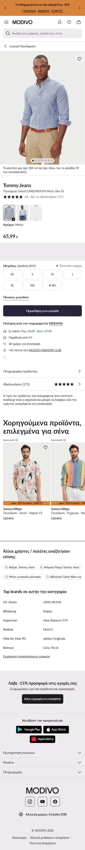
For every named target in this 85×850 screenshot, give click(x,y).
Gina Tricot (51, 647)
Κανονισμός (19, 837)
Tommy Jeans (17, 185)
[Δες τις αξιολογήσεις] (79, 384)
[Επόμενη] (79, 8)
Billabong (9, 611)
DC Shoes (10, 602)
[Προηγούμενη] (5, 8)
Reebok (8, 629)
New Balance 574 (55, 620)
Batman (8, 647)
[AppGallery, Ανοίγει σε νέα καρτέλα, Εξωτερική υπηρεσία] (42, 739)
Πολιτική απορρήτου (42, 843)
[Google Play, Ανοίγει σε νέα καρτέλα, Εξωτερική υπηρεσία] (29, 730)
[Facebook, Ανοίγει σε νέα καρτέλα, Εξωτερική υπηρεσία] (55, 801)
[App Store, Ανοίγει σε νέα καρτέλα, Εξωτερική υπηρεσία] (56, 730)
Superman (10, 620)
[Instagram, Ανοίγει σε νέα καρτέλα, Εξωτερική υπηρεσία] (30, 801)
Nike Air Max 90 (14, 638)
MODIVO (56, 323)
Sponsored (8, 439)
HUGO (48, 629)
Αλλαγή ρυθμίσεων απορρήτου (49, 837)
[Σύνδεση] (59, 22)
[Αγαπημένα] (69, 22)
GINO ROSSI (52, 602)
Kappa (47, 611)
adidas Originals (54, 638)
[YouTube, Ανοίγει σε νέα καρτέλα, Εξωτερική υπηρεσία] (42, 801)
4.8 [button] (33, 196)
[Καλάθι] (78, 22)
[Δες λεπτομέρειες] (79, 371)
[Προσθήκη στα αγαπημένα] (80, 59)
